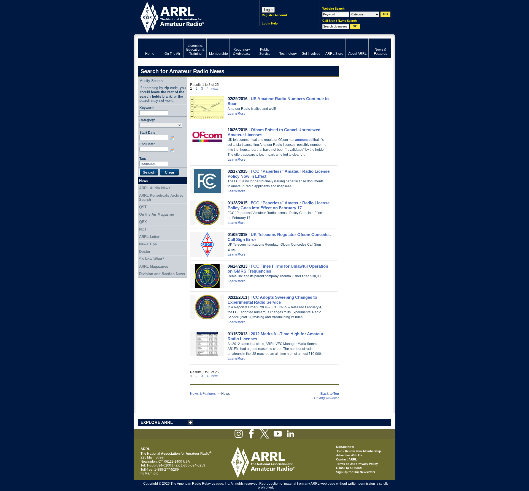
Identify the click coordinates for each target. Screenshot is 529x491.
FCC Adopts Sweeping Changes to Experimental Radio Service (272, 300)
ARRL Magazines (153, 266)
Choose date (173, 138)
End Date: (147, 144)
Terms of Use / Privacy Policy (357, 463)
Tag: (142, 158)
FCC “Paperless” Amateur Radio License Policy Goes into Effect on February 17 (279, 205)
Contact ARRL (346, 459)
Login (268, 10)
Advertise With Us (349, 455)
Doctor (144, 251)
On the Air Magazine (156, 214)
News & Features (203, 394)
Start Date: (147, 132)
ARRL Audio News (154, 188)
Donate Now (345, 446)
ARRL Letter (149, 237)
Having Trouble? (326, 398)
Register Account (274, 15)
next (214, 88)
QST (143, 207)
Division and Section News (162, 274)
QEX (143, 222)
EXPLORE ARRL (157, 422)
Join (339, 451)
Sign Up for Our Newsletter (355, 472)
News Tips (148, 244)
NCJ (142, 229)
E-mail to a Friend (349, 468)
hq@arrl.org (149, 473)
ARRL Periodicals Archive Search (161, 197)
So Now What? (151, 259)
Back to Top (329, 394)
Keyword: (147, 107)
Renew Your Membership (363, 451)
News (143, 181)
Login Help (270, 23)
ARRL (191, 17)
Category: (147, 120)
